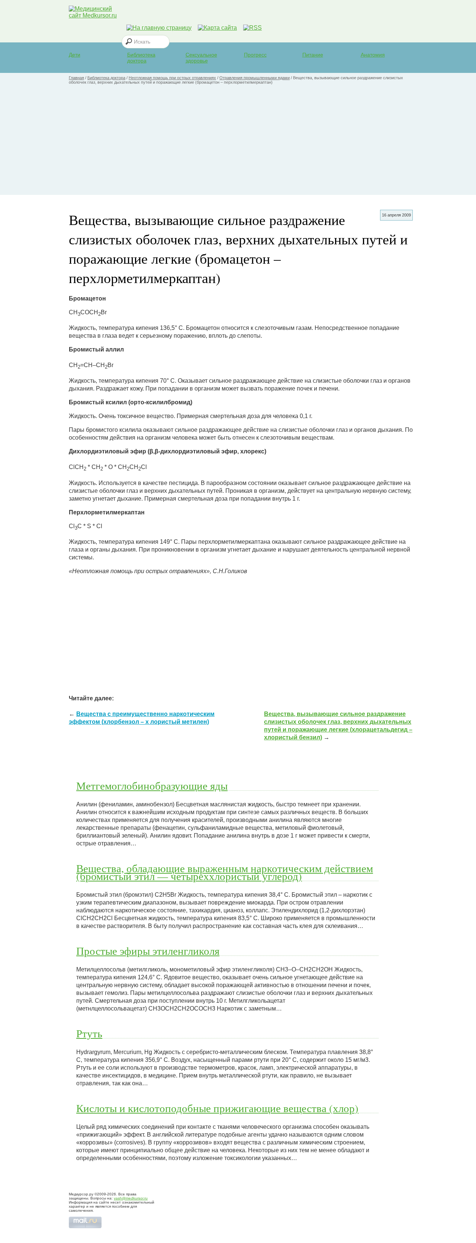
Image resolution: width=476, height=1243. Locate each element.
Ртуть (89, 1033)
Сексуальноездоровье (201, 58)
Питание (312, 55)
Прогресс (255, 55)
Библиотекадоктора (141, 58)
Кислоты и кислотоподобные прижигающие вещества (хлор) (217, 1108)
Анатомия (373, 55)
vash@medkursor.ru (131, 1198)
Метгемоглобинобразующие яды (152, 785)
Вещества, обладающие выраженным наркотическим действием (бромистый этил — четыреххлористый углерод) (224, 872)
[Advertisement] (238, 143)
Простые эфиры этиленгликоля (147, 951)
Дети (74, 55)
